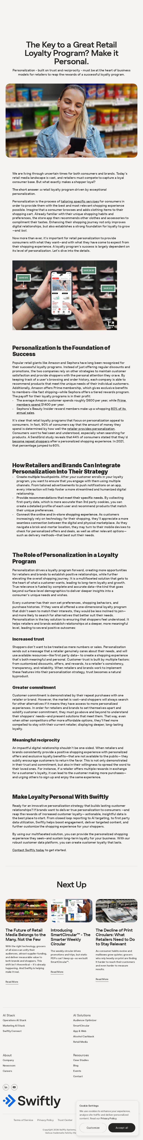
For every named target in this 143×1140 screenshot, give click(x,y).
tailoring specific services (80, 201)
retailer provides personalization (91, 429)
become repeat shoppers (31, 441)
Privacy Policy (108, 1118)
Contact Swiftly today (28, 850)
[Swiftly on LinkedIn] (6, 1087)
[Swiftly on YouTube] (14, 1087)
